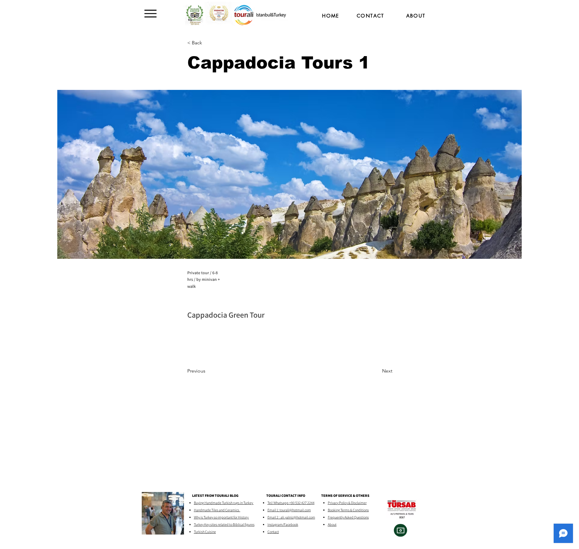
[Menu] (150, 13)
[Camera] (400, 530)
